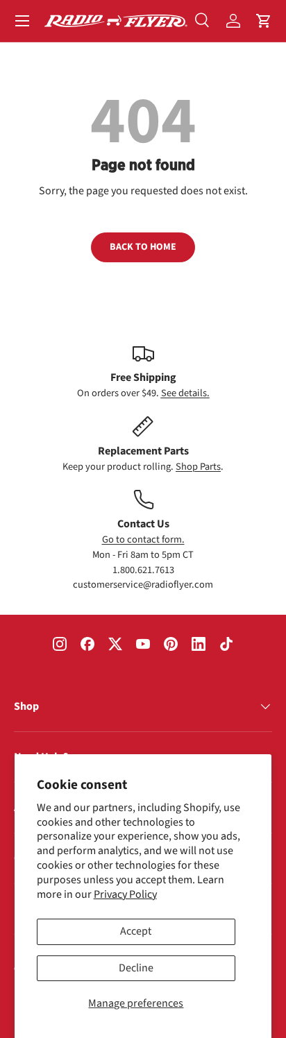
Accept (135, 931)
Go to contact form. (143, 539)
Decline (136, 968)
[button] (264, 21)
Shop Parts (198, 466)
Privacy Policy (125, 894)
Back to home (143, 247)
